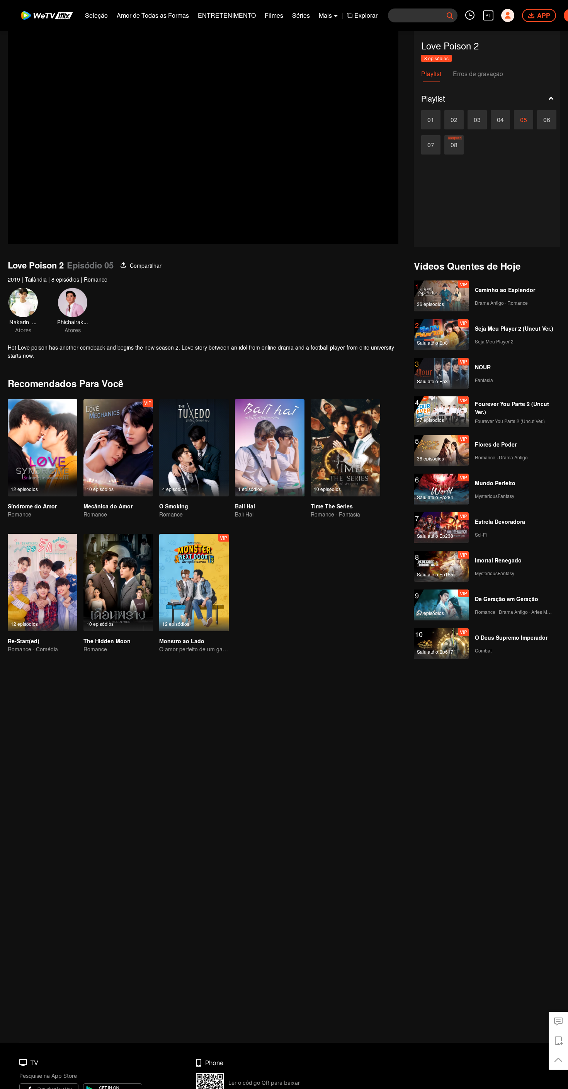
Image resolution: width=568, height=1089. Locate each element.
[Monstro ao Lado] (194, 582)
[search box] (449, 15)
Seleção (96, 15)
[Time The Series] (345, 447)
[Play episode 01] (430, 119)
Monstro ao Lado (181, 641)
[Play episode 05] (523, 119)
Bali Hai (245, 506)
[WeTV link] (47, 15)
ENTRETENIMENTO (227, 15)
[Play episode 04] (500, 119)
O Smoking (173, 506)
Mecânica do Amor (108, 506)
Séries (301, 15)
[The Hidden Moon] (118, 582)
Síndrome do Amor (32, 506)
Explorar (366, 15)
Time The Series (332, 506)
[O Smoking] (194, 447)
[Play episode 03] (477, 119)
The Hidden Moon (107, 641)
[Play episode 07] (430, 145)
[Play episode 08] (454, 145)
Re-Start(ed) (23, 641)
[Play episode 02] (454, 119)
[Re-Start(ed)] (42, 582)
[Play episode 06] (546, 119)
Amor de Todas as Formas (153, 15)
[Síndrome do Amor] (42, 447)
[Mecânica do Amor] (118, 447)
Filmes (274, 15)
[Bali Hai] (269, 447)
